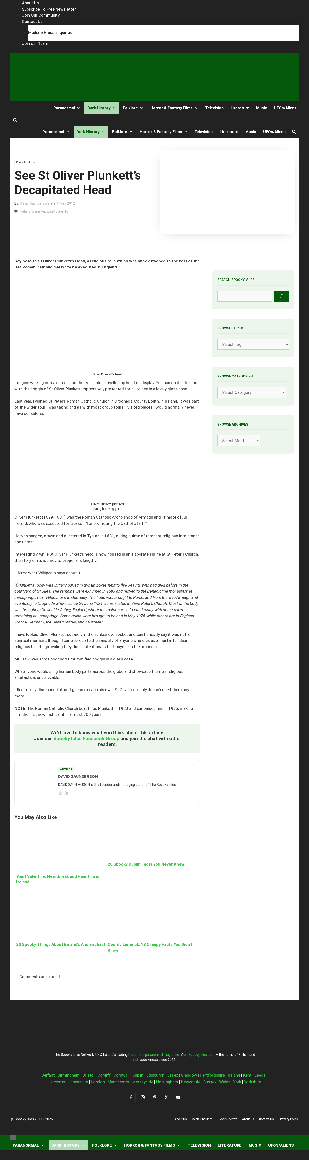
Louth (51, 211)
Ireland (25, 211)
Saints (63, 211)
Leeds (260, 1075)
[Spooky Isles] (27, 108)
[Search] (281, 296)
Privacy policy (289, 1119)
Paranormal (64, 108)
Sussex (209, 1082)
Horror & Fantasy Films (171, 108)
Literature (240, 108)
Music (261, 108)
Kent (247, 1075)
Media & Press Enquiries (50, 32)
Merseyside (142, 1082)
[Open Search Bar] (15, 120)
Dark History (99, 108)
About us (181, 1119)
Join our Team (35, 43)
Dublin (137, 1075)
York (237, 1082)
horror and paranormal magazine (153, 1055)
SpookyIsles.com (201, 1055)
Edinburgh (155, 1075)
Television (214, 108)
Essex (172, 1075)
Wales (224, 1082)
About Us (30, 2)
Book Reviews (228, 1119)
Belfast (48, 1075)
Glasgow (189, 1075)
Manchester (118, 1082)
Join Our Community (41, 15)
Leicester (56, 1082)
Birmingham (69, 1075)
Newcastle (190, 1082)
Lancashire (78, 1082)
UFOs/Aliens (285, 108)
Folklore (130, 108)
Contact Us (32, 21)
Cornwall (121, 1075)
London (98, 1082)
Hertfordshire (212, 1075)
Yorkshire (252, 1082)
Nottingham (167, 1082)
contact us (266, 1119)
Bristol (89, 1075)
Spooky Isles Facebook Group (86, 738)
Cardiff (104, 1075)
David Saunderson (34, 203)
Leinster (38, 211)
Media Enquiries (202, 1119)
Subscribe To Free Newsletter (49, 9)
